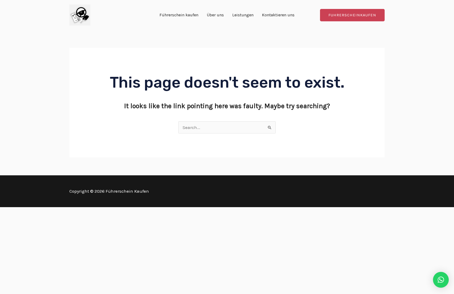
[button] (352, 15)
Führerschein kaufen (178, 14)
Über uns (215, 14)
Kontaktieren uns (278, 14)
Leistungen (243, 14)
